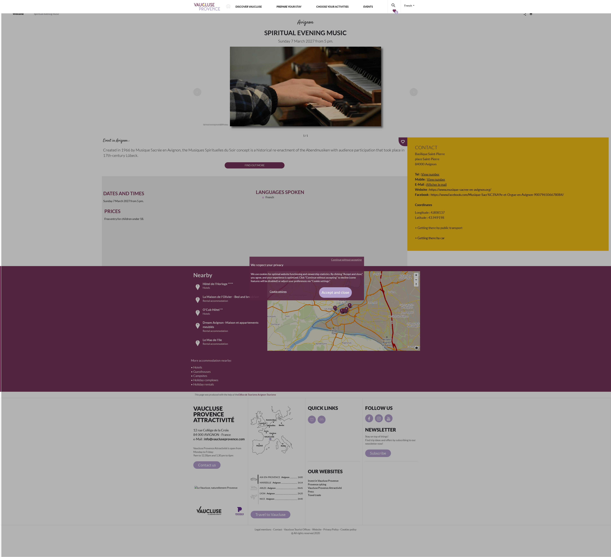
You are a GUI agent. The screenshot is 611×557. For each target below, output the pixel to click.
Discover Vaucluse (248, 6)
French (408, 5)
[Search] (394, 4)
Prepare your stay (289, 6)
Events (368, 6)
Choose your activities (332, 6)
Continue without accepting (346, 259)
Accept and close (335, 292)
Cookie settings (278, 291)
